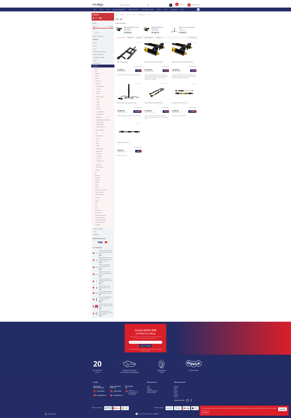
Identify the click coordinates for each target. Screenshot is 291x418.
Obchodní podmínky (152, 391)
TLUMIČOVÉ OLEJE (100, 127)
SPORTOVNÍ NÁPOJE (100, 222)
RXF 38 (97, 138)
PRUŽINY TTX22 (100, 161)
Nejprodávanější (148, 37)
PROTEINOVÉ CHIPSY (100, 217)
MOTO (95, 46)
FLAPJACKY (97, 224)
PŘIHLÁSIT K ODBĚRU (145, 345)
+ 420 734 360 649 (100, 391)
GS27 (96, 71)
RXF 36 (97, 141)
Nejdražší (138, 37)
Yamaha (98, 89)
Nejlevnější (130, 37)
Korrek (175, 393)
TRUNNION (99, 156)
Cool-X (175, 392)
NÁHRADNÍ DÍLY (100, 114)
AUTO (95, 49)
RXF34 (97, 143)
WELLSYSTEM (97, 63)
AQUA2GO (97, 175)
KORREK (97, 182)
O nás (148, 386)
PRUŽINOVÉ (99, 153)
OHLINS (176, 388)
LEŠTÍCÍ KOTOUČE (99, 192)
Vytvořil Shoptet (52, 414)
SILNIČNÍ (98, 83)
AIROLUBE (97, 180)
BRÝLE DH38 (98, 164)
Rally (96, 202)
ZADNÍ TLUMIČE (99, 97)
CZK (171, 5)
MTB (96, 133)
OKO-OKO (99, 158)
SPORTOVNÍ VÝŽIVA (98, 54)
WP (96, 173)
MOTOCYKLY (98, 81)
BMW (98, 93)
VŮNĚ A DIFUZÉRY (98, 228)
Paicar (175, 396)
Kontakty (149, 389)
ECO (95, 231)
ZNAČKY (96, 66)
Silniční (97, 200)
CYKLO (95, 43)
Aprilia (98, 104)
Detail (138, 70)
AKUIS (95, 60)
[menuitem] (95, 9)
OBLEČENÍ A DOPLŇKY (99, 57)
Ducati (98, 106)
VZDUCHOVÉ (99, 151)
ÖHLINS (98, 18)
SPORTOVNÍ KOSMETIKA (100, 51)
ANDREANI (97, 197)
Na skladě (97, 32)
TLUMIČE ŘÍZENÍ (100, 112)
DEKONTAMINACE (99, 194)
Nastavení (205, 412)
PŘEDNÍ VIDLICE (99, 86)
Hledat (148, 5)
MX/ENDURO (99, 117)
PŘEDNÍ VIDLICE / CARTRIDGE (102, 120)
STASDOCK (97, 178)
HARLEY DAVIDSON (100, 130)
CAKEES (96, 76)
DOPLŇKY (97, 170)
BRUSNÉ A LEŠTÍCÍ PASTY (101, 190)
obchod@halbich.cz (101, 395)
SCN (96, 205)
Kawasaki (99, 109)
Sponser (176, 391)
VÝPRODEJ (96, 234)
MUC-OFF (97, 69)
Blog (148, 388)
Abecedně (158, 37)
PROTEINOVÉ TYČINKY (100, 215)
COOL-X (97, 185)
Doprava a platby (151, 392)
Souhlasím (282, 409)
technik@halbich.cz (118, 395)
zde (275, 408)
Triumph (98, 91)
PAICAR (96, 187)
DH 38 (97, 145)
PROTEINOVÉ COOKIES (100, 220)
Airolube (176, 395)
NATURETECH (98, 212)
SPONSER (97, 73)
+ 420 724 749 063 (117, 391)
